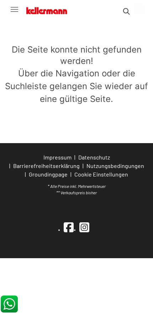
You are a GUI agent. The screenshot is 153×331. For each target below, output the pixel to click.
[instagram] (84, 227)
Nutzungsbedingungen (115, 165)
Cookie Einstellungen (101, 174)
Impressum (57, 157)
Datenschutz (94, 157)
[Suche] (126, 11)
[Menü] (14, 9)
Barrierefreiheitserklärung (46, 165)
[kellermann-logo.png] (50, 9)
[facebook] (69, 227)
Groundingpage (48, 174)
